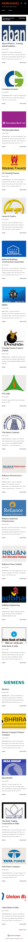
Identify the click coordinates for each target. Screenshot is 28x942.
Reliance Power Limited (12, 564)
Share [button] (3, 62)
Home (3, 10)
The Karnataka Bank (10, 130)
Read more (23, 62)
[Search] (21, 3)
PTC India (6, 393)
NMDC (5, 305)
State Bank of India (10, 646)
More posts (22, 929)
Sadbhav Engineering (11, 605)
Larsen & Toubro (9, 216)
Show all (22, 18)
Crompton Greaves (10, 89)
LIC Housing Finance (10, 173)
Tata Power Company (11, 866)
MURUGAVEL (10, 3)
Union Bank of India (10, 907)
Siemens (5, 689)
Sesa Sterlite (7, 778)
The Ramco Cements (10, 432)
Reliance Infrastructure (12, 475)
